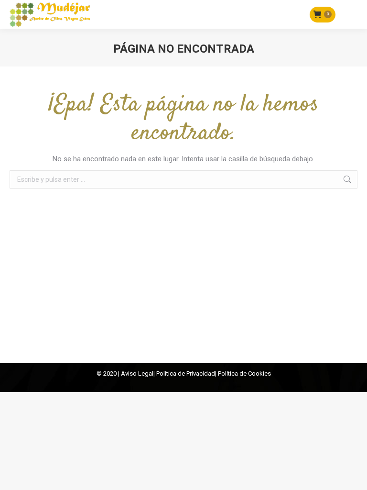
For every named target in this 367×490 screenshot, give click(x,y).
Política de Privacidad (185, 373)
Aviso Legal (137, 373)
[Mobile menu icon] (351, 14)
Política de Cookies (244, 373)
